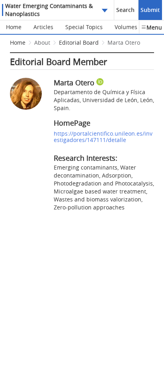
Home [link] (17, 42)
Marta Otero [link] (123, 42)
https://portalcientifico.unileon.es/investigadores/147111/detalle (103, 137)
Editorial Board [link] (79, 42)
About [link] (42, 42)
